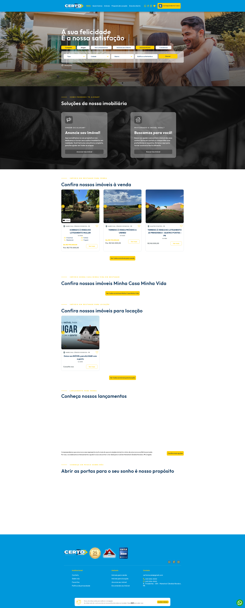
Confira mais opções (175, 453)
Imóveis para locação (120, 579)
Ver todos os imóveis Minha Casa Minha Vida (122, 293)
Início (88, 6)
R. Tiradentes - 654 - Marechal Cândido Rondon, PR (162, 585)
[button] (107, 6)
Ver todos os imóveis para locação (122, 378)
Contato (75, 575)
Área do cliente (134, 6)
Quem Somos (97, 6)
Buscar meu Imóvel (153, 152)
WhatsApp (239, 601)
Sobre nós (76, 579)
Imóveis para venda (119, 575)
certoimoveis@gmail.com (153, 575)
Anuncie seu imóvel (119, 582)
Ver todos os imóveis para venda (122, 258)
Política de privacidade (81, 586)
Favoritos (76, 582)
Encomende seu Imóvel (121, 586)
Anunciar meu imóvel (84, 152)
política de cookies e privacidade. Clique (121, 603)
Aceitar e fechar (163, 602)
